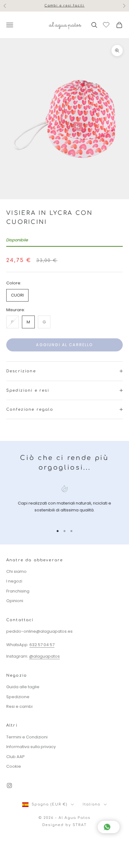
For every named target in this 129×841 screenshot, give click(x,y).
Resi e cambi (19, 706)
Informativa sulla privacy (31, 747)
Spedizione (17, 697)
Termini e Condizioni (27, 737)
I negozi (14, 581)
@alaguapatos (44, 656)
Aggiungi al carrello (64, 344)
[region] (64, 502)
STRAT (80, 825)
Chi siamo (16, 571)
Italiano (92, 804)
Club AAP (15, 757)
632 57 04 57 (41, 645)
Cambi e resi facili (64, 3)
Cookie (13, 766)
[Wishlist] (106, 24)
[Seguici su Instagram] (9, 785)
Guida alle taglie (22, 687)
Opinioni (14, 601)
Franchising (17, 591)
